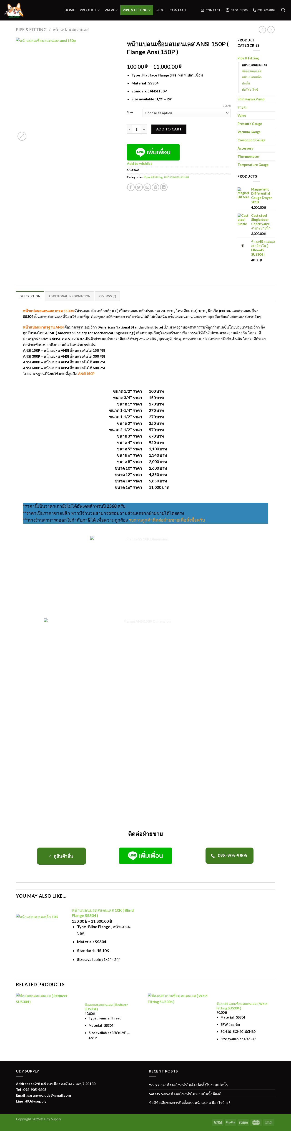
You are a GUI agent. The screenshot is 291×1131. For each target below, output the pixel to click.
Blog (160, 10)
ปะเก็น (246, 83)
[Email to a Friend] (147, 187)
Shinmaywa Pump (251, 99)
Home (70, 10)
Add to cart (169, 129)
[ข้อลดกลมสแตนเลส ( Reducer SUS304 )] (48, 1025)
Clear (227, 105)
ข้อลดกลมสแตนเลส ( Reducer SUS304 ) (106, 1007)
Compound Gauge (251, 140)
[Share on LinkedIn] (164, 187)
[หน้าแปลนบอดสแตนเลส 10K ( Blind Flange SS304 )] (41, 939)
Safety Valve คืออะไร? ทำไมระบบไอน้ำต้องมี (185, 1094)
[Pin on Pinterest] (155, 187)
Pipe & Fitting (135, 10)
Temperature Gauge (253, 165)
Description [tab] (30, 296)
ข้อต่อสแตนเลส (251, 71)
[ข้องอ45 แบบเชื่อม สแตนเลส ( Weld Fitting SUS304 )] (179, 1025)
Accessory (245, 148)
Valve (110, 10)
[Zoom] (22, 136)
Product (88, 10)
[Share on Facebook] (131, 187)
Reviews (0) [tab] (107, 296)
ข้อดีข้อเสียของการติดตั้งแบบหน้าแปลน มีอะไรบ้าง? (189, 1102)
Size (130, 112)
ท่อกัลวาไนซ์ (250, 89)
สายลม (242, 107)
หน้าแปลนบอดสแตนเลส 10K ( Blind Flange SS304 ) (103, 913)
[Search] (283, 10)
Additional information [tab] (69, 296)
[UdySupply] (29, 10)
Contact (178, 10)
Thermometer (248, 156)
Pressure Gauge (250, 124)
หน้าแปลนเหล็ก (252, 77)
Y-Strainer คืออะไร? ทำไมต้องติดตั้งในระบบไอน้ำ (188, 1085)
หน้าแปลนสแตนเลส (71, 29)
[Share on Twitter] (139, 187)
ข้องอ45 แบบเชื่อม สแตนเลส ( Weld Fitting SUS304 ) (241, 1006)
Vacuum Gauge (249, 132)
